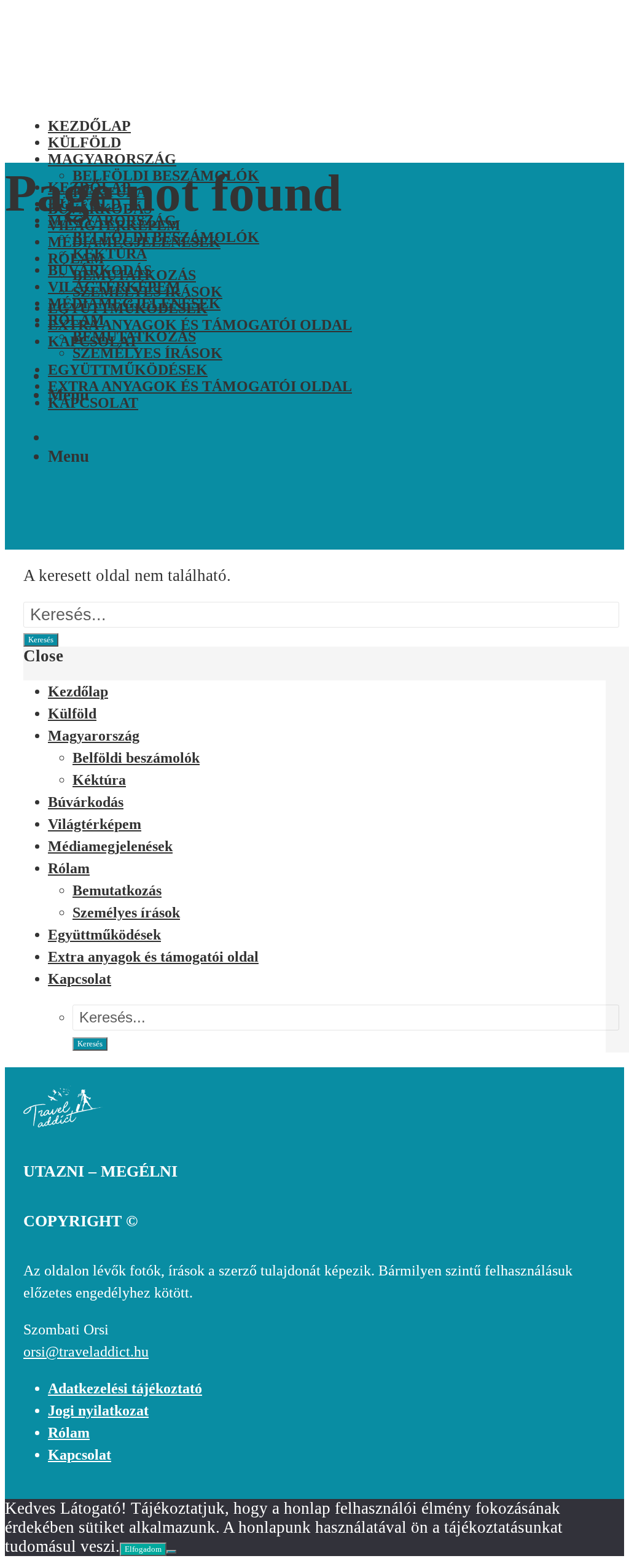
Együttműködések (128, 370)
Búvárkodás (100, 270)
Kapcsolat (93, 403)
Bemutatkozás (134, 337)
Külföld (72, 714)
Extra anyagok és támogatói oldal (200, 325)
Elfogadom (143, 1549)
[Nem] (171, 1552)
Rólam (76, 320)
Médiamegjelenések (134, 303)
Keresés (40, 639)
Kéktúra (109, 254)
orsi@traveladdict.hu (86, 1352)
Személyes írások (147, 353)
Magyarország (93, 736)
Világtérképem (114, 287)
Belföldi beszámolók (165, 237)
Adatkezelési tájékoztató (125, 1388)
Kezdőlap (78, 691)
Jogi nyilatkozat (98, 1411)
